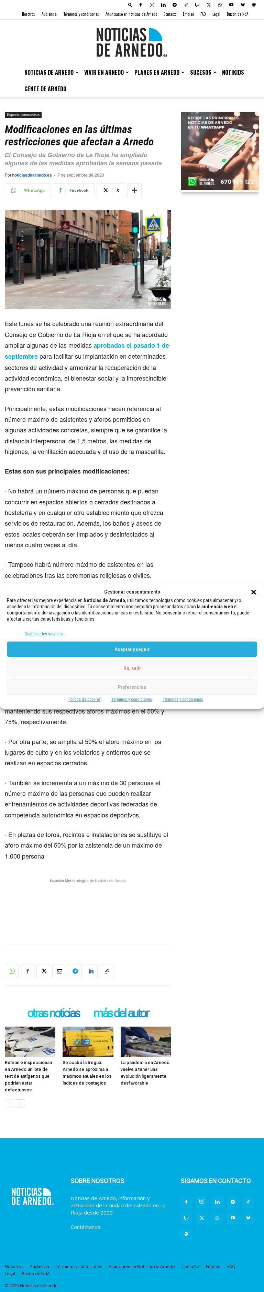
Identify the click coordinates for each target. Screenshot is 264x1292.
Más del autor (120, 1013)
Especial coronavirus (23, 115)
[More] (134, 190)
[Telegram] (174, 5)
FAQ (203, 14)
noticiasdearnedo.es (32, 175)
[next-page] (20, 1103)
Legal (216, 14)
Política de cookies (84, 699)
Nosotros (28, 14)
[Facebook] (140, 5)
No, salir (132, 668)
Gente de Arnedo (45, 89)
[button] (253, 592)
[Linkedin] (163, 5)
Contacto (170, 14)
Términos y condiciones (131, 699)
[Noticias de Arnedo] (132, 42)
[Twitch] (197, 5)
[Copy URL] (106, 971)
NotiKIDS (233, 72)
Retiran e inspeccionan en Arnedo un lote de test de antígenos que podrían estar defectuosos (28, 1076)
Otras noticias (53, 1013)
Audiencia (49, 14)
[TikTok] (186, 5)
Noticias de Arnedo (49, 72)
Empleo (188, 14)
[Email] (59, 971)
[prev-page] (9, 1103)
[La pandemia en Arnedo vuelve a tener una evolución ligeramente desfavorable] (146, 1042)
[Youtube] (231, 5)
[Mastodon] (254, 5)
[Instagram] (152, 5)
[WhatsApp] (220, 5)
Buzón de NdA (237, 14)
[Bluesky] (243, 5)
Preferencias (132, 687)
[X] (209, 5)
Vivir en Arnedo (104, 72)
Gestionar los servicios (44, 634)
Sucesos (200, 72)
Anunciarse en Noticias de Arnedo (131, 14)
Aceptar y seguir (132, 649)
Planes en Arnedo (156, 72)
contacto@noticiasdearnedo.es (107, 1234)
